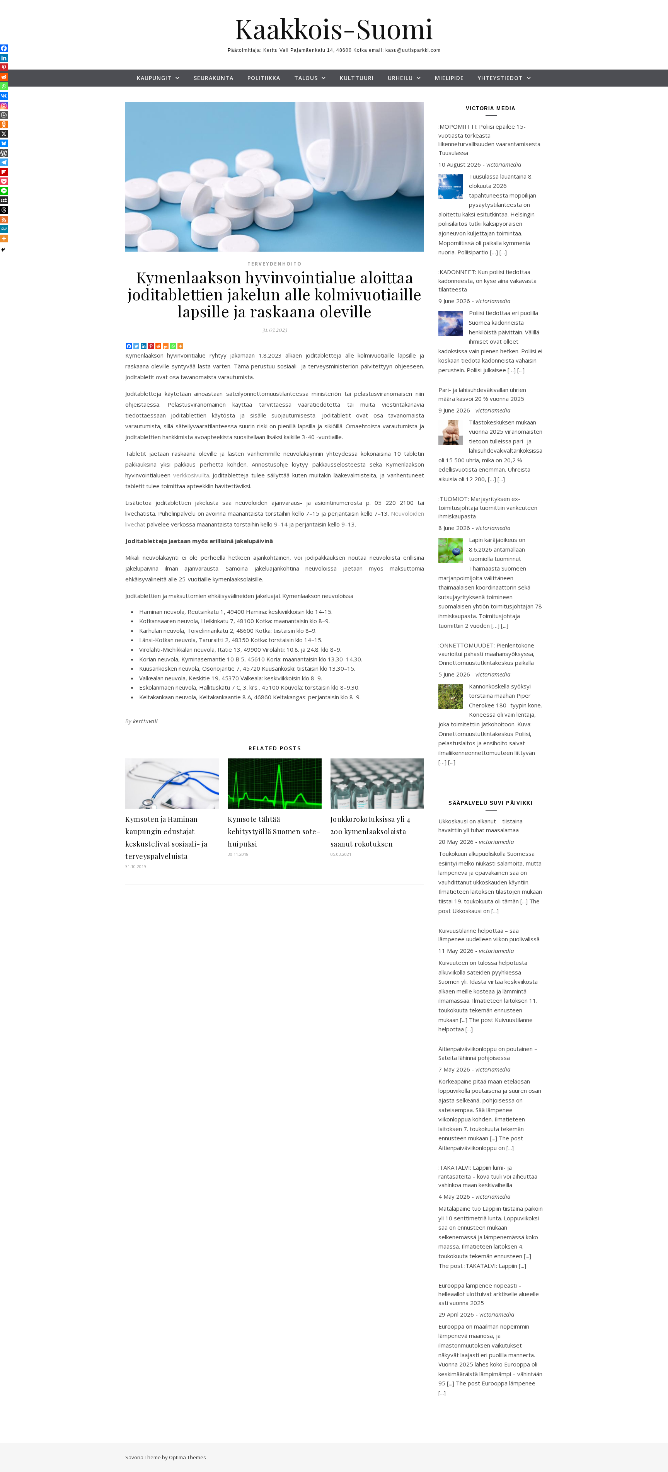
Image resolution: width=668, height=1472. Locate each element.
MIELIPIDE (449, 78)
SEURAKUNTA (213, 78)
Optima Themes (187, 1457)
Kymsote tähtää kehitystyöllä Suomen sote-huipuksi (274, 831)
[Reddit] (158, 346)
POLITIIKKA (263, 78)
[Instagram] (4, 105)
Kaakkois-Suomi (334, 27)
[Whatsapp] (173, 346)
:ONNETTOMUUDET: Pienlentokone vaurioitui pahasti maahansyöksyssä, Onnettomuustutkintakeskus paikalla (486, 653)
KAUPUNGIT (154, 78)
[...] (503, 252)
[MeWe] (4, 229)
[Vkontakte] (4, 96)
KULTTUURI (357, 78)
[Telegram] (4, 162)
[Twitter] (136, 346)
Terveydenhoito (274, 264)
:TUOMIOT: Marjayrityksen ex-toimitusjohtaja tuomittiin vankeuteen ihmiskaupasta (487, 507)
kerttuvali (145, 721)
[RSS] (4, 219)
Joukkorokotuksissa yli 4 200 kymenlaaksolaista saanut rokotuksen (371, 831)
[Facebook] (129, 346)
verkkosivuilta (191, 475)
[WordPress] (4, 153)
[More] (180, 346)
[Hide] (3, 250)
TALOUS (306, 78)
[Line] (4, 191)
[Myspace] (4, 200)
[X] (4, 134)
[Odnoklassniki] (4, 124)
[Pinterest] (151, 346)
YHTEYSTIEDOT (500, 78)
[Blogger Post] (4, 115)
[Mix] (166, 346)
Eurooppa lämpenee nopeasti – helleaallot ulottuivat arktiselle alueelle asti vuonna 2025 (488, 1294)
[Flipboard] (4, 172)
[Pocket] (4, 181)
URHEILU (400, 78)
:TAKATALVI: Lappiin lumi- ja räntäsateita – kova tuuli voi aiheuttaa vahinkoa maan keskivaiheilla (487, 1176)
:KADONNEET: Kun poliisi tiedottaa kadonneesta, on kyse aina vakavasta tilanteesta (487, 280)
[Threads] (4, 210)
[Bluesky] (4, 143)
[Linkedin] (144, 346)
